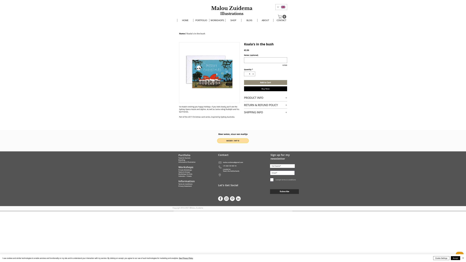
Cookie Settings (441, 258)
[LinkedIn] (238, 198)
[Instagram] (226, 198)
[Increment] (253, 74)
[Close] (463, 258)
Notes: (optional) (251, 55)
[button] (282, 17)
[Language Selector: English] (281, 7)
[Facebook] (220, 198)
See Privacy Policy (186, 258)
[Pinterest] (232, 198)
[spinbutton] (249, 74)
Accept (455, 258)
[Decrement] (245, 74)
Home (182, 33)
